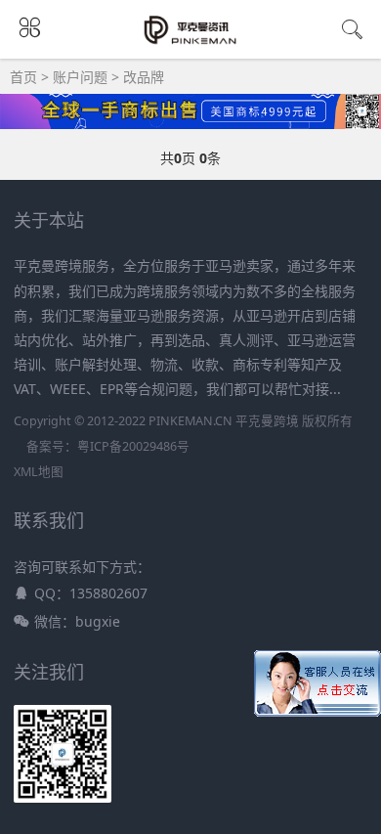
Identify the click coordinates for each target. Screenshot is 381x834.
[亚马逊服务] (191, 41)
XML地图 (39, 471)
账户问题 (80, 76)
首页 (23, 76)
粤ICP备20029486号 (133, 446)
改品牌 (143, 76)
